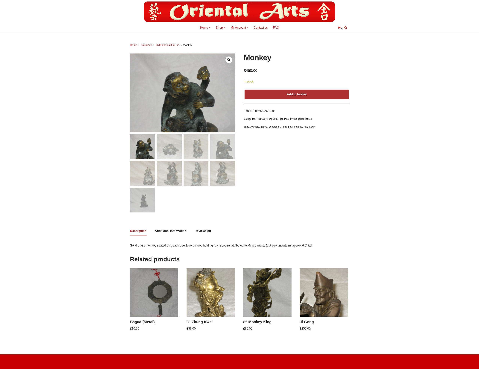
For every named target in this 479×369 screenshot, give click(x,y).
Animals (261, 118)
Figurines (146, 44)
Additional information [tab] (170, 230)
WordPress (137, 364)
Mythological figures (167, 44)
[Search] (345, 27)
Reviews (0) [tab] (203, 230)
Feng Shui (287, 126)
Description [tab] (138, 230)
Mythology (309, 126)
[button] (209, 27)
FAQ (276, 27)
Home (133, 44)
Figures (298, 126)
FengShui (272, 118)
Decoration (274, 126)
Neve (133, 359)
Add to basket (297, 94)
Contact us (261, 27)
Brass (264, 126)
